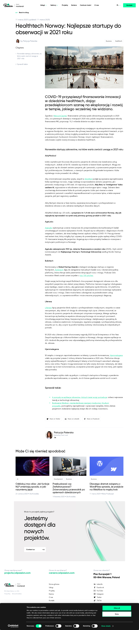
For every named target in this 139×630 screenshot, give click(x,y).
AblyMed (88, 179)
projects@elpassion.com (17, 573)
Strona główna (54, 584)
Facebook (100, 587)
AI (17, 479)
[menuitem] (114, 11)
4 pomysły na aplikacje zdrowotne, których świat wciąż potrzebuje (79, 397)
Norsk (114, 11)
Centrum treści (85, 5)
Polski (114, 25)
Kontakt (129, 5)
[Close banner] (136, 606)
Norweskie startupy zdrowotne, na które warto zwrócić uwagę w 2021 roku (29, 56)
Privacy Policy (7, 593)
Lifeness (48, 308)
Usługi (51, 587)
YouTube (100, 591)
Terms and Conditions (16, 593)
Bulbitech (59, 270)
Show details (106, 626)
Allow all (117, 608)
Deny (117, 614)
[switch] (58, 626)
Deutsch (115, 16)
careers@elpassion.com (61, 573)
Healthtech (118, 41)
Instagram (100, 594)
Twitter (99, 597)
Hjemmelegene (116, 355)
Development (58, 479)
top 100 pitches (86, 276)
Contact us (30, 549)
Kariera (74, 5)
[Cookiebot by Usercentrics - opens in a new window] (13, 626)
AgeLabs (48, 228)
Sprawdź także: (22, 64)
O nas (96, 5)
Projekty (65, 5)
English (115, 20)
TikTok (99, 600)
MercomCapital (60, 116)
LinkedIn (100, 584)
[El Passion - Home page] (8, 5)
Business (109, 41)
